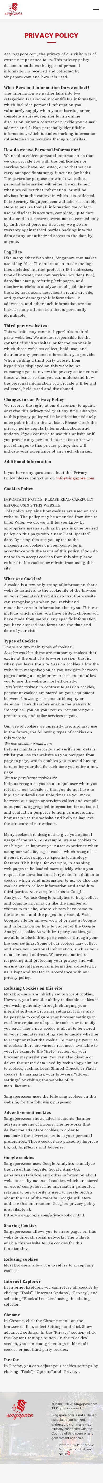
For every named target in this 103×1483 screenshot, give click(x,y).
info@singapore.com (75, 478)
